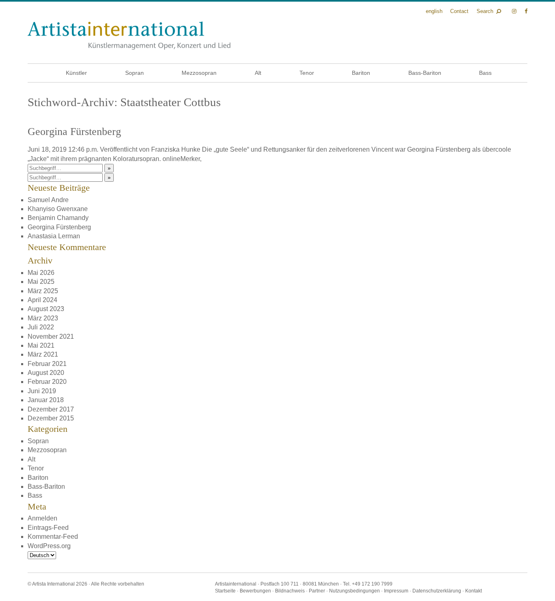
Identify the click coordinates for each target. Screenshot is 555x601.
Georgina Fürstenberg (74, 131)
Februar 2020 (47, 381)
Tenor (306, 73)
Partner (317, 591)
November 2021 (51, 336)
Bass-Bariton (424, 73)
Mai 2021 (41, 345)
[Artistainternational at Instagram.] (515, 11)
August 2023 (46, 308)
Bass (485, 73)
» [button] (109, 168)
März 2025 (43, 290)
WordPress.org (49, 545)
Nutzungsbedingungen (354, 591)
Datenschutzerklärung (436, 591)
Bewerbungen (255, 591)
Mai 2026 (41, 272)
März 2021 (43, 354)
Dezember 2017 (51, 409)
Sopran (134, 73)
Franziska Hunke (175, 149)
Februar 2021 (47, 363)
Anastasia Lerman (54, 236)
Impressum (396, 591)
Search (485, 11)
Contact (459, 11)
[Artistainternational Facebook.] (526, 11)
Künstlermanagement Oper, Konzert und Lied (129, 36)
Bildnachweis (290, 591)
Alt (258, 73)
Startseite (225, 591)
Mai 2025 (41, 281)
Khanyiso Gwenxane (58, 208)
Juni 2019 (42, 391)
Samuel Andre (48, 199)
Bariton (361, 73)
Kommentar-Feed (53, 536)
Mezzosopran (199, 73)
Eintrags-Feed (48, 527)
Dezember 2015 (51, 418)
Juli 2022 (41, 327)
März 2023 (43, 318)
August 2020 (46, 372)
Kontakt (473, 591)
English (434, 11)
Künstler (76, 73)
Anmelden (42, 518)
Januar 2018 (46, 399)
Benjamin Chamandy (58, 217)
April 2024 (42, 299)
